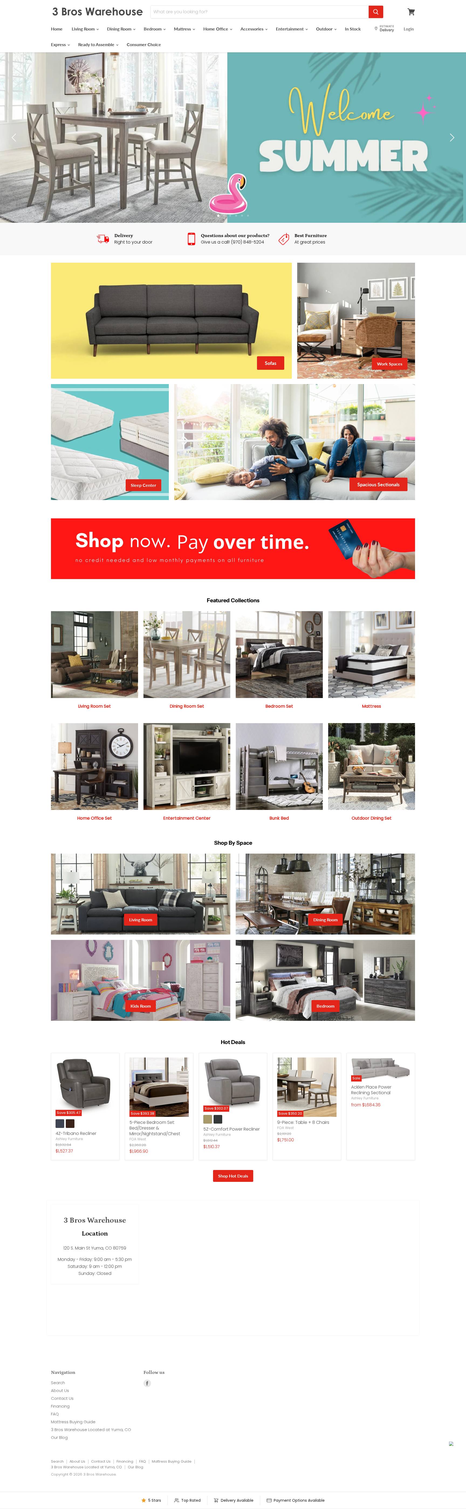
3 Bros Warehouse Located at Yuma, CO (91, 1445)
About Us (60, 1406)
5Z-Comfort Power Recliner (231, 1145)
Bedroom (153, 28)
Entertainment (290, 28)
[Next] (451, 145)
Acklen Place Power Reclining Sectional (371, 1106)
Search (58, 1398)
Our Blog (59, 1453)
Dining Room (119, 28)
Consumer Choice (144, 44)
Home (57, 28)
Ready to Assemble (96, 44)
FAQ (55, 1430)
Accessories (253, 28)
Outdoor (325, 28)
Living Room (84, 28)
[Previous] (14, 145)
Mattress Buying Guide (73, 1437)
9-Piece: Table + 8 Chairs (303, 1138)
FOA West (137, 1155)
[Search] (376, 12)
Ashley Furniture (69, 1154)
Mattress (183, 28)
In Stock (353, 28)
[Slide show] (233, 145)
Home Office (216, 28)
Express (59, 44)
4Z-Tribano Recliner (76, 1149)
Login (409, 28)
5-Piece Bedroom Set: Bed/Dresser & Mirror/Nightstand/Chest (154, 1144)
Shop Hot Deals (233, 1191)
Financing (60, 1422)
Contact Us (62, 1414)
